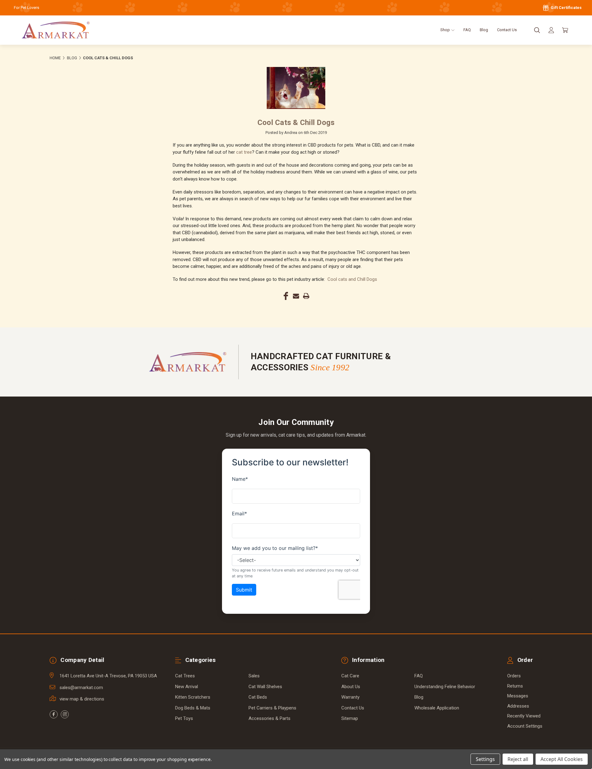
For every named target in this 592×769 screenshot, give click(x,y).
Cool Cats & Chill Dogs (296, 122)
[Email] (296, 296)
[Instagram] (65, 714)
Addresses (518, 706)
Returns (515, 686)
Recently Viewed (524, 716)
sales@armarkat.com (81, 687)
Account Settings (524, 726)
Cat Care (350, 676)
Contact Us (507, 29)
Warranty (350, 697)
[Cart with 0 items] (565, 30)
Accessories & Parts (269, 718)
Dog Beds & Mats (192, 708)
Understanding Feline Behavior (444, 686)
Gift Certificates (566, 7)
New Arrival (186, 686)
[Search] (537, 30)
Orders (514, 676)
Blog (484, 29)
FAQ (467, 29)
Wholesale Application (436, 708)
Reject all (518, 759)
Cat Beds (258, 697)
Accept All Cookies (562, 759)
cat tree (244, 152)
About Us (350, 686)
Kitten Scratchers (192, 697)
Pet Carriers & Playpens (272, 708)
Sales (254, 676)
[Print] (306, 296)
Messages (517, 696)
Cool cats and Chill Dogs (352, 279)
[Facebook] (286, 296)
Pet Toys (184, 718)
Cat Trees (185, 676)
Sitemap (349, 718)
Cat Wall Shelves (265, 686)
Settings (485, 759)
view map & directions (82, 699)
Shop (445, 29)
